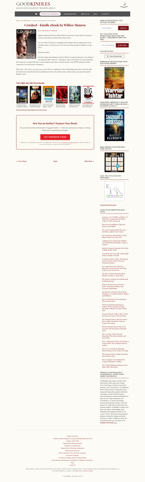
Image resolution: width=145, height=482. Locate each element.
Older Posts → (89, 161)
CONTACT (105, 14)
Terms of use (78, 471)
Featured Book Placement (108, 205)
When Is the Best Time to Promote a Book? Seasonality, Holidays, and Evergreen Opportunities (113, 286)
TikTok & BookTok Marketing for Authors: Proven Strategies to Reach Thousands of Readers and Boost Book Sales (114, 307)
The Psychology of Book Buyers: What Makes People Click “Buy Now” (114, 236)
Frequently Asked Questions (72, 446)
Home (55, 161)
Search (123, 28)
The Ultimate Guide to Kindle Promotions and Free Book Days (115, 355)
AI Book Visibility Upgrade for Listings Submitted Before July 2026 (72, 438)
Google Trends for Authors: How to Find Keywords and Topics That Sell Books (115, 315)
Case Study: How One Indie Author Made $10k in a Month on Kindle (115, 254)
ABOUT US (85, 14)
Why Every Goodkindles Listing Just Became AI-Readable (113, 225)
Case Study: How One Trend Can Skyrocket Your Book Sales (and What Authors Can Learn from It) (114, 268)
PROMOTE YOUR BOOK (50, 14)
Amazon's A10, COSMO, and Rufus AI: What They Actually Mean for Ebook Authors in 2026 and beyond (115, 219)
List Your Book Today (55, 137)
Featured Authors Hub (72, 441)
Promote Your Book (107, 422)
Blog (72, 462)
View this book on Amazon (47, 30)
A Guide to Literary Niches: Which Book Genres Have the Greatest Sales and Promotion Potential (115, 261)
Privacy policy (89, 471)
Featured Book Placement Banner (72, 443)
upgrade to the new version (70, 142)
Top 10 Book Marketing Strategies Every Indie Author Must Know (115, 366)
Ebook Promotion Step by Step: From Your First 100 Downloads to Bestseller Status (114, 328)
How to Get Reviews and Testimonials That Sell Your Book (114, 300)
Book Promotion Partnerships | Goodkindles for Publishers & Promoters (72, 460)
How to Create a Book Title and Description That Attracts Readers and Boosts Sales (114, 336)
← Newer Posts (21, 161)
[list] (55, 97)
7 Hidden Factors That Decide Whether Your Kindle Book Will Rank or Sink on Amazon (114, 243)
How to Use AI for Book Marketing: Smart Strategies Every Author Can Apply (115, 350)
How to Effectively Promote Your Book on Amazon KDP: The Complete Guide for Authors (115, 343)
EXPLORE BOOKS (70, 14)
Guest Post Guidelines (72, 455)
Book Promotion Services (72, 450)
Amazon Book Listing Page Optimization (72, 448)
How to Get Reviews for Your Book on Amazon (72, 453)
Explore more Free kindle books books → (32, 110)
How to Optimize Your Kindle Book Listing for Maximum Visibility (113, 361)
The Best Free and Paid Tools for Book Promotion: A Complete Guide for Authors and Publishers (115, 294)
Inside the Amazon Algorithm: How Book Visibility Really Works (115, 249)
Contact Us (72, 465)
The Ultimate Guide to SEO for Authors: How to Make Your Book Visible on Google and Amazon (114, 321)
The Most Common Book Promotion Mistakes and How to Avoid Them (113, 275)
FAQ (95, 14)
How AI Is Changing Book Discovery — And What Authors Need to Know (115, 231)
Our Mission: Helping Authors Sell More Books (72, 458)
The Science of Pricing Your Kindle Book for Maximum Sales (115, 280)
